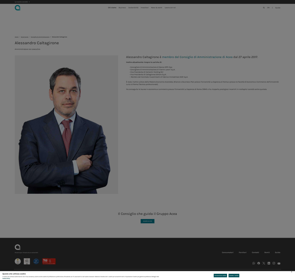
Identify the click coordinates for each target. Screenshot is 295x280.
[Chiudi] (291, 272)
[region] (147, 275)
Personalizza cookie (220, 275)
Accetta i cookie (234, 275)
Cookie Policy (6, 278)
